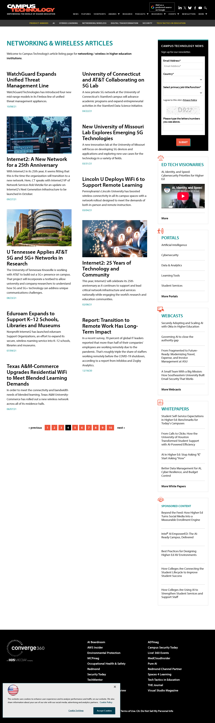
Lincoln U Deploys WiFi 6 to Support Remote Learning (113, 182)
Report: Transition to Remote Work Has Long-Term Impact (110, 325)
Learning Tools (170, 275)
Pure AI (152, 663)
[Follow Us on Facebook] (195, 8)
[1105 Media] (27, 678)
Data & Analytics (171, 265)
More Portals (169, 296)
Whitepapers (175, 409)
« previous (35, 428)
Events (172, 14)
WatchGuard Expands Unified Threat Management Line (31, 79)
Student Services (171, 285)
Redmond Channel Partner (165, 669)
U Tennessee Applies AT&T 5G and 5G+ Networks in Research (37, 257)
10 (110, 428)
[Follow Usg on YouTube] (200, 8)
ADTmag (153, 642)
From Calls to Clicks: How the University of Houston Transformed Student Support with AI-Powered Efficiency (180, 439)
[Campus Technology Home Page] (31, 9)
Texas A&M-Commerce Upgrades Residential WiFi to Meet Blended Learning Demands (37, 375)
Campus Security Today (163, 647)
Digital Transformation (124, 23)
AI (54, 23)
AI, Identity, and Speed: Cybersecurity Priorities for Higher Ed (182, 175)
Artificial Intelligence (174, 245)
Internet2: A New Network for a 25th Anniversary (37, 162)
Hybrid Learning (68, 23)
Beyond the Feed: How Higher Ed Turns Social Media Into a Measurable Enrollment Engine (182, 516)
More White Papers (173, 486)
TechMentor (95, 680)
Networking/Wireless (94, 23)
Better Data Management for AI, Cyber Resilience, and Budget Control (181, 471)
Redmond (93, 669)
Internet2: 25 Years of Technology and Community (106, 268)
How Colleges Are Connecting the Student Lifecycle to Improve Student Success (182, 572)
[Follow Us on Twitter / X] (185, 8)
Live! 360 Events (158, 653)
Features (86, 14)
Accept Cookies (104, 710)
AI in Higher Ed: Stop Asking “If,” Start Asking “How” (180, 456)
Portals (170, 237)
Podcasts (140, 14)
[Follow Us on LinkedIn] (180, 7)
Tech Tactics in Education (164, 680)
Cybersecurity (169, 255)
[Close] (115, 686)
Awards (113, 14)
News (76, 14)
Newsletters (189, 14)
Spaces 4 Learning (159, 674)
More (201, 14)
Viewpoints (100, 14)
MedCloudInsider (159, 658)
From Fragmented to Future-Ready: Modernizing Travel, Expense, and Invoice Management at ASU (179, 355)
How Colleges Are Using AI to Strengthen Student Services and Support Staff (182, 593)
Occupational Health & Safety (106, 663)
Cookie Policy (106, 702)
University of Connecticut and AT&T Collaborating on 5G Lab (113, 79)
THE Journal (155, 685)
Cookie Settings (76, 710)
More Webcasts (171, 389)
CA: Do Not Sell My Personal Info (154, 711)
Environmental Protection (103, 653)
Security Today (96, 674)
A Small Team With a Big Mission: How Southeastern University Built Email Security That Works (183, 375)
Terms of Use (128, 711)
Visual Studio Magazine (163, 690)
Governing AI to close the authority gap (177, 338)
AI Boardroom (96, 642)
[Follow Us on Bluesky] (189, 8)
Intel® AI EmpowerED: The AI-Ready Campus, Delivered (179, 535)
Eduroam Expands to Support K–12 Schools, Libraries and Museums (33, 319)
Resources (157, 14)
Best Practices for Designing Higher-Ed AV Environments (179, 553)
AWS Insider (95, 647)
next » (121, 428)
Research (127, 14)
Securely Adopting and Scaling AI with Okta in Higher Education (182, 325)
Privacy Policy (190, 100)
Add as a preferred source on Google (164, 7)
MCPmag (93, 658)
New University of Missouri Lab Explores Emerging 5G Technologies (113, 132)
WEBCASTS (172, 315)
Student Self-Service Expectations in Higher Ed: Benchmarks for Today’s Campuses (182, 419)
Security (147, 23)
